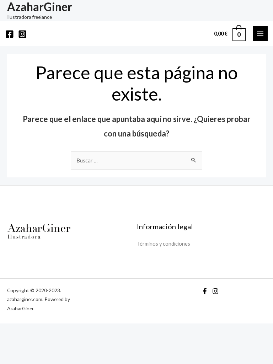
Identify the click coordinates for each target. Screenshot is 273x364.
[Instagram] (22, 34)
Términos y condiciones (163, 244)
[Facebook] (9, 34)
